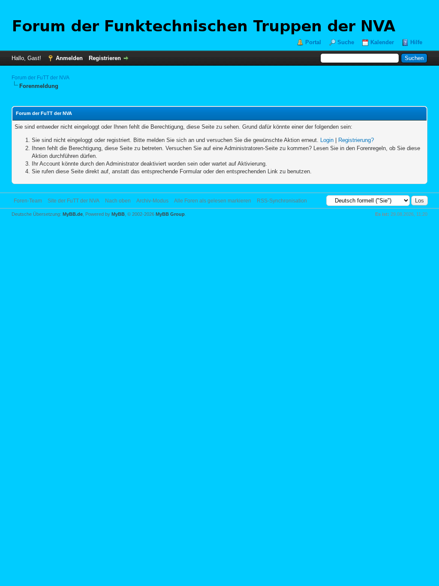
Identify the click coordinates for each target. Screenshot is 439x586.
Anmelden (69, 58)
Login (327, 140)
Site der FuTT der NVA (73, 201)
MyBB (118, 214)
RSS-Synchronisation (282, 201)
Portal (313, 42)
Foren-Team (28, 201)
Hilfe (416, 42)
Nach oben (118, 201)
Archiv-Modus (152, 201)
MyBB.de (73, 214)
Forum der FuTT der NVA (40, 78)
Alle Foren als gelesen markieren (212, 201)
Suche (345, 42)
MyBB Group (170, 214)
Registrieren (105, 58)
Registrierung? (356, 140)
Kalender (382, 42)
